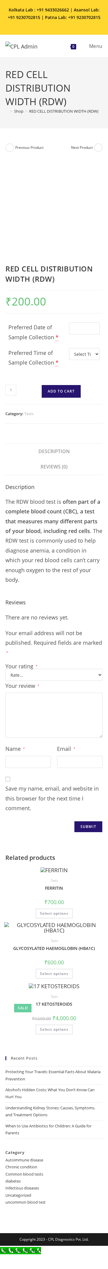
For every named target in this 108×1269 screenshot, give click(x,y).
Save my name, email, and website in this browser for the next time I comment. (52, 798)
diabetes (13, 1181)
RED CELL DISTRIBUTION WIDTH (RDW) (63, 111)
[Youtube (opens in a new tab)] (66, 24)
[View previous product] (9, 147)
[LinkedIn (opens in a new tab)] (59, 24)
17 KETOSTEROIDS (54, 1004)
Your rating (21, 666)
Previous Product (29, 147)
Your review (22, 685)
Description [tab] (54, 451)
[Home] (6, 111)
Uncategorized (18, 1195)
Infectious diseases (22, 1188)
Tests (29, 413)
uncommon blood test (25, 1202)
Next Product (82, 147)
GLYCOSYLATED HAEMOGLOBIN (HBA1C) (54, 948)
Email (66, 748)
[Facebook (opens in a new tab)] (42, 24)
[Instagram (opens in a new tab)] (50, 24)
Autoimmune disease (24, 1160)
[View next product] (98, 147)
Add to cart (61, 391)
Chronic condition (21, 1167)
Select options (54, 913)
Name (15, 748)
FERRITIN (54, 888)
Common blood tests (24, 1174)
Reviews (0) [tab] (54, 466)
